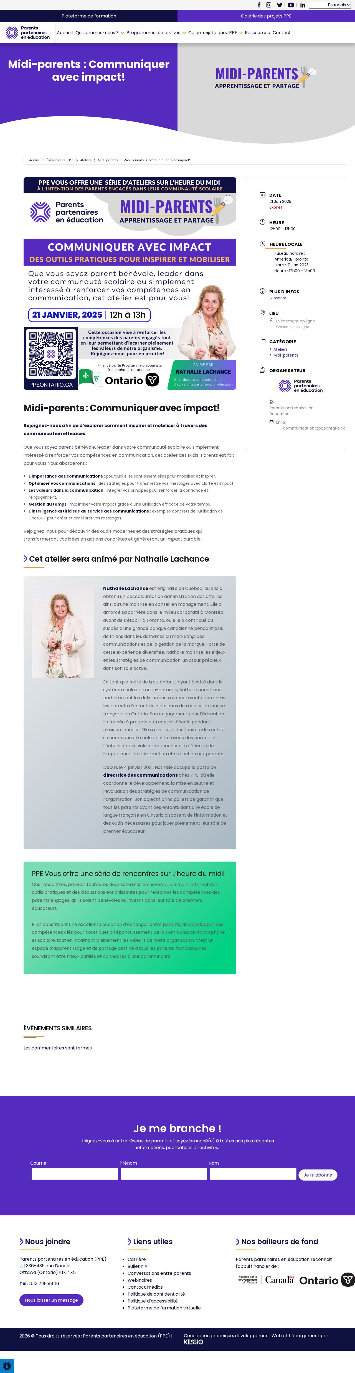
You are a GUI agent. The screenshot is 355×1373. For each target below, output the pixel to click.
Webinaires (140, 1280)
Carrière (137, 1259)
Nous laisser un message (51, 1300)
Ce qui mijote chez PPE (212, 32)
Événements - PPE (60, 160)
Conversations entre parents (159, 1273)
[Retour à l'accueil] (27, 32)
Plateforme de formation (89, 16)
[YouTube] (291, 4)
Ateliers (86, 160)
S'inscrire (278, 298)
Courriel (38, 1163)
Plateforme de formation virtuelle (164, 1308)
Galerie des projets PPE (266, 16)
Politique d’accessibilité (153, 1301)
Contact (282, 32)
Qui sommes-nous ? (97, 32)
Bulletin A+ (139, 1266)
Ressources (257, 32)
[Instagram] (268, 4)
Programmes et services (153, 32)
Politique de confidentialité (156, 1294)
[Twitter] (279, 4)
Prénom (128, 1163)
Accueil (65, 32)
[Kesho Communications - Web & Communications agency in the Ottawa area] (193, 1343)
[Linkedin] (303, 5)
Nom (214, 1163)
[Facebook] (259, 4)
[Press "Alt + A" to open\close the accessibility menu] (7, 1366)
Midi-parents (108, 160)
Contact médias (145, 1287)
